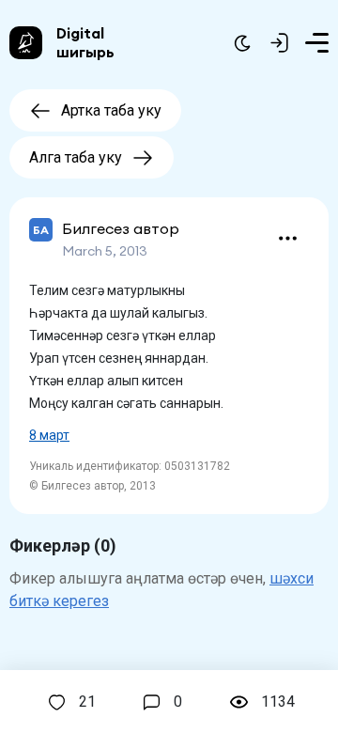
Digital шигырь (85, 42)
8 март (49, 435)
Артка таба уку (111, 110)
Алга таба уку (75, 157)
